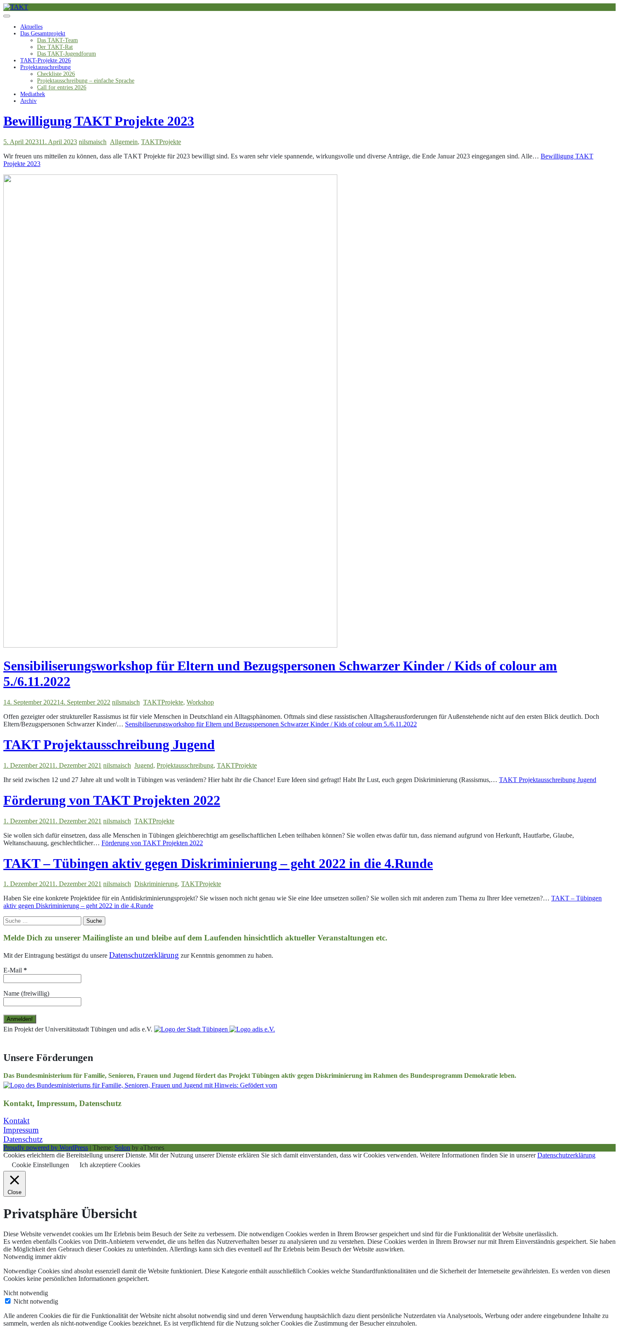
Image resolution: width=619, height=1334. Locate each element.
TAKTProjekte (161, 141)
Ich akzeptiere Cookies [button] (110, 1164)
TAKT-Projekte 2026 (45, 60)
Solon (122, 1147)
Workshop (200, 702)
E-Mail (15, 970)
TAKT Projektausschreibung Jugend (109, 744)
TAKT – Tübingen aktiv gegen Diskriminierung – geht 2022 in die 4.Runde (218, 863)
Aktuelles (31, 27)
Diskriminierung (156, 883)
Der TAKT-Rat (55, 47)
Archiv (28, 101)
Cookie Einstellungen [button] (40, 1164)
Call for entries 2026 (61, 87)
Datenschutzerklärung (566, 1155)
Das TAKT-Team (57, 40)
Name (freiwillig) (26, 993)
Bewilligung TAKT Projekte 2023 (98, 121)
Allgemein (124, 141)
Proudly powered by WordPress (45, 1147)
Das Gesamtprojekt (42, 33)
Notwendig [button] (19, 1256)
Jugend (143, 765)
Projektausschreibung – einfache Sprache (85, 81)
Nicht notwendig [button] (25, 1292)
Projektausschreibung (45, 67)
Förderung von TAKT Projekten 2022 (111, 800)
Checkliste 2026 (56, 74)
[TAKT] (15, 7)
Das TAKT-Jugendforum (66, 54)
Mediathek (32, 94)
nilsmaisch (93, 141)
